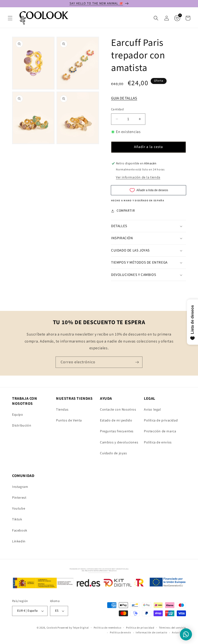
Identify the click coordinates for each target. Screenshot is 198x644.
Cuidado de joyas (113, 453)
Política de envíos (158, 442)
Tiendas (62, 409)
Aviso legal (152, 409)
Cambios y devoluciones (119, 442)
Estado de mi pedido (116, 420)
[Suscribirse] (137, 362)
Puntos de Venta (69, 420)
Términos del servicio (172, 628)
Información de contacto (151, 632)
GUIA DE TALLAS (124, 98)
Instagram (20, 486)
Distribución (21, 425)
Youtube (18, 508)
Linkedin (19, 541)
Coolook (52, 628)
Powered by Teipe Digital (73, 628)
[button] (10, 18)
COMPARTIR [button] (126, 210)
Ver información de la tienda (138, 177)
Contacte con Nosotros (118, 409)
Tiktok (17, 519)
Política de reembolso (107, 628)
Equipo (17, 414)
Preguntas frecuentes (117, 431)
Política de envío (120, 632)
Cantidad (117, 109)
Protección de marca (160, 431)
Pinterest (19, 497)
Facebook (19, 530)
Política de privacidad (161, 420)
